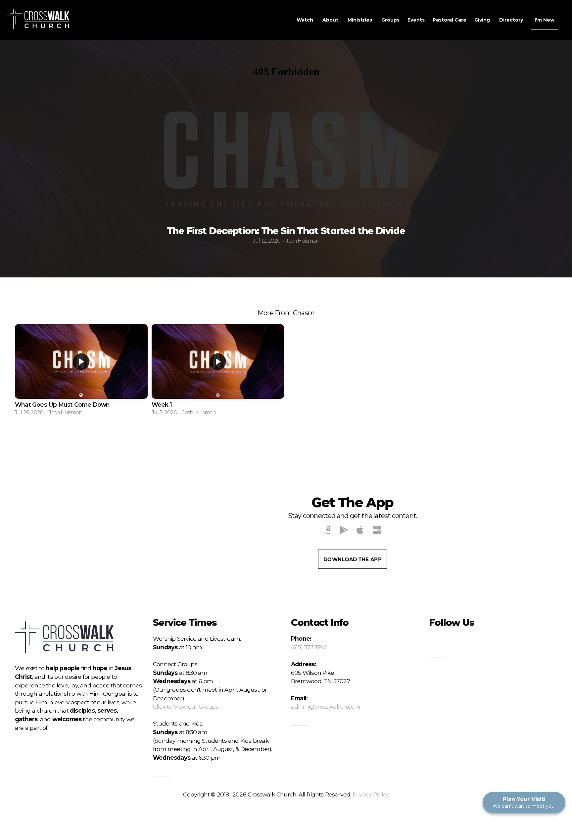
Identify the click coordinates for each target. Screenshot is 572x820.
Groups (390, 20)
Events (416, 20)
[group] (81, 371)
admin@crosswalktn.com (325, 706)
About (331, 20)
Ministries (360, 20)
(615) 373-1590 (309, 647)
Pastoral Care (449, 20)
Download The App (352, 559)
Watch (305, 20)
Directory (511, 20)
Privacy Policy (371, 794)
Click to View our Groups (185, 706)
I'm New (544, 20)
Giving (482, 20)
